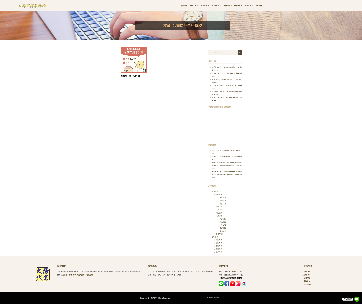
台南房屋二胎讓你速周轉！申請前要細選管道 (227, 172)
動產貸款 (223, 201)
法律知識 (223, 228)
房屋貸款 (219, 210)
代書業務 (223, 219)
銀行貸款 (223, 204)
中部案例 (219, 240)
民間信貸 (227, 6)
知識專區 (219, 216)
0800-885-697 (237, 272)
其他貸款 (219, 195)
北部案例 (219, 243)
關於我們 (184, 6)
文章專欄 (248, 6)
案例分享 (215, 237)
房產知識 (223, 222)
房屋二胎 (193, 6)
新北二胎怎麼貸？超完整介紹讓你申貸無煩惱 (227, 163)
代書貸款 (223, 198)
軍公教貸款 (215, 6)
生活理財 (223, 231)
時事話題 (223, 225)
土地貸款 (204, 6)
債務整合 (237, 6)
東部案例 (219, 249)
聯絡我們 (259, 6)
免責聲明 (210, 297)
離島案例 (219, 252)
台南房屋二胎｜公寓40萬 (130, 76)
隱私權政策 (218, 297)
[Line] (356, 299)
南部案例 (219, 246)
